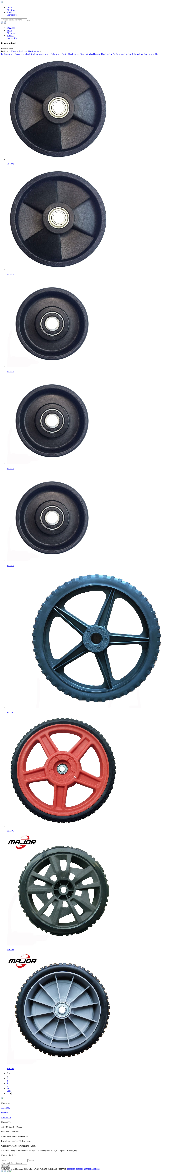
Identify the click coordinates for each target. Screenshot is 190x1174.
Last (8, 1091)
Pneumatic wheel (22, 54)
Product (22, 51)
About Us (5, 1108)
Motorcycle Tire (151, 54)
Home (9, 7)
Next (9, 1088)
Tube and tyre (138, 54)
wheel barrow (94, 54)
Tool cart (84, 54)
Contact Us (6, 1117)
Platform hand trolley (122, 54)
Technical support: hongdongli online (83, 1169)
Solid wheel (56, 54)
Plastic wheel (34, 51)
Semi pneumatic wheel (40, 54)
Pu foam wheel (7, 54)
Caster (64, 54)
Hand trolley (106, 54)
